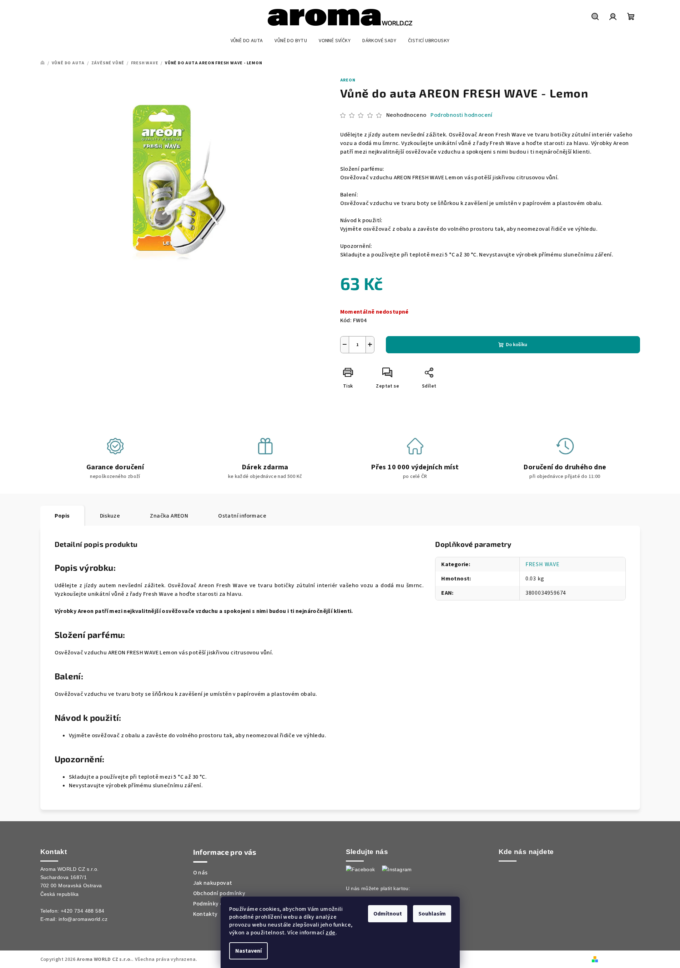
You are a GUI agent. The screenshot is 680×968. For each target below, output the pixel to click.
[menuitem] (247, 41)
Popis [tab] (62, 516)
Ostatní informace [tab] (242, 516)
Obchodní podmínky (219, 893)
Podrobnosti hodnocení (461, 115)
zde (330, 933)
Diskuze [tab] (110, 516)
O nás (200, 873)
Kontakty (205, 914)
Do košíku (516, 344)
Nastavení (248, 951)
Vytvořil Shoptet (620, 959)
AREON (348, 80)
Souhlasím (432, 914)
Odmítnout (387, 914)
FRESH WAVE (542, 564)
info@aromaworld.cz (83, 919)
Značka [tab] (169, 516)
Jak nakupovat (212, 883)
